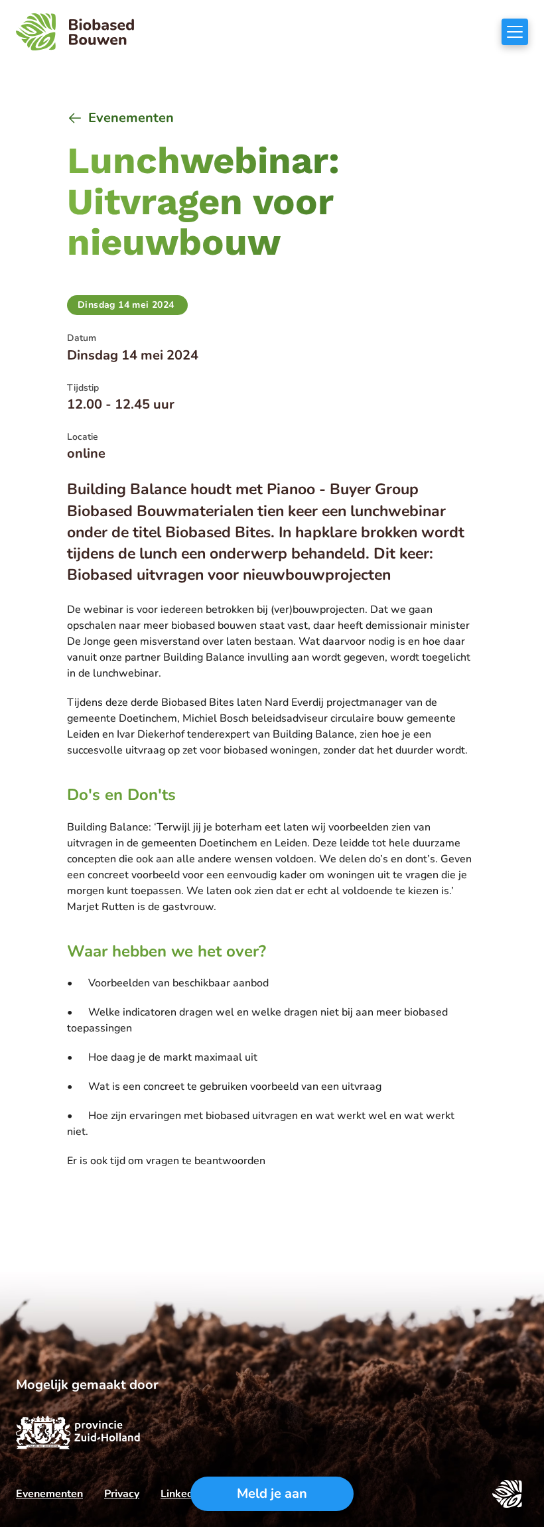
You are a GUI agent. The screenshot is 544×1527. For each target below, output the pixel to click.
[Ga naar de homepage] (75, 31)
